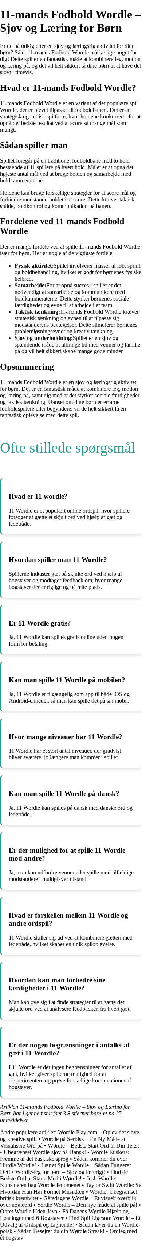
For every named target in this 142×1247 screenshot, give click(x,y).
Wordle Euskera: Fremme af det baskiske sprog (64, 1155)
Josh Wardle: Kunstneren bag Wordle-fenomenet (58, 1181)
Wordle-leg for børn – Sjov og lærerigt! (60, 1172)
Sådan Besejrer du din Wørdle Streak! (60, 1231)
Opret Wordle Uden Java (28, 1211)
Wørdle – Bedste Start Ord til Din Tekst (93, 1145)
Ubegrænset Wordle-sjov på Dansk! (45, 1152)
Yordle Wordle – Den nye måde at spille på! (87, 1205)
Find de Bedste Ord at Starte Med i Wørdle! (64, 1175)
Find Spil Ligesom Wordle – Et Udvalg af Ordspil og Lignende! (70, 1221)
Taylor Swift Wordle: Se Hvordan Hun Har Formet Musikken (70, 1188)
